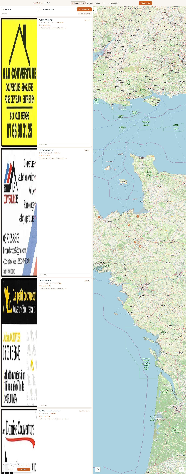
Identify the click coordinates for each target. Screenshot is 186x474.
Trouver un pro (79, 3)
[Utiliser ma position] (36, 9)
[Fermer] (29, 464)
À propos (90, 3)
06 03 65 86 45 (45, 286)
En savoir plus (24, 466)
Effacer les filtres (85, 13)
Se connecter (146, 3)
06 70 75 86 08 (45, 155)
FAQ (103, 3)
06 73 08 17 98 (45, 416)
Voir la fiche (43, 144)
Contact (97, 3)
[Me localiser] (181, 469)
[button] (135, 242)
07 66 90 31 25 (45, 25)
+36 (66, 158)
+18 (67, 419)
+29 (66, 288)
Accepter (23, 469)
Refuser (10, 469)
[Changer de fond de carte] (97, 469)
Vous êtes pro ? (114, 3)
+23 (66, 28)
